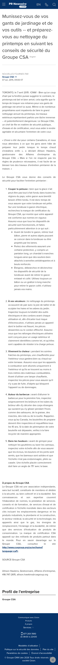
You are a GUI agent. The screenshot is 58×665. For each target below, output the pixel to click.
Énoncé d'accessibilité (42, 653)
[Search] (54, 4)
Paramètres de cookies (17, 653)
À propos (28, 624)
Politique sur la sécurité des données (22, 649)
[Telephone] (46, 4)
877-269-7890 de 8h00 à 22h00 (28, 635)
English (33, 56)
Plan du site (48, 649)
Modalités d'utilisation (28, 645)
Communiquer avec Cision (28, 617)
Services (27, 627)
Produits (28, 620)
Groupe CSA (9, 599)
